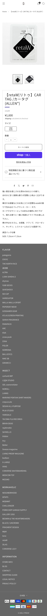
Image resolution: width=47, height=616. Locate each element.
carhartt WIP (7, 376)
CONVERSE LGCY (9, 548)
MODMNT (6, 501)
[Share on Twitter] (23, 185)
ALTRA (5, 272)
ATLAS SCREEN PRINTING (13, 315)
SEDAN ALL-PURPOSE (11, 406)
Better (5, 445)
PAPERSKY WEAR (9, 306)
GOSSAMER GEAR (9, 311)
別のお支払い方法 (23, 162)
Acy (3, 440)
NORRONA (6, 350)
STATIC (5, 259)
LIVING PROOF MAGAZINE (13, 453)
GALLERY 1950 (8, 514)
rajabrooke (7, 427)
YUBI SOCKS (7, 285)
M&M (4, 531)
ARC (4, 328)
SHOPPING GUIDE (9, 575)
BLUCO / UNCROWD (10, 523)
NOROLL (6, 389)
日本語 (22, 595)
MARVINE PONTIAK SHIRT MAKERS (16, 397)
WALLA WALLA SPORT (11, 302)
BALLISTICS (7, 354)
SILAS (4, 544)
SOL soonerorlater (10, 384)
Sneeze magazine (9, 449)
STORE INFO (7, 562)
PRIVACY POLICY (9, 583)
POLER (5, 345)
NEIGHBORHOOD (9, 492)
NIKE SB (5, 358)
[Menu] (3, 3)
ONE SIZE (11, 129)
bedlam (5, 458)
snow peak (7, 337)
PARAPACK (6, 324)
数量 (7, 135)
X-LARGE (6, 462)
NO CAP (5, 294)
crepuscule (7, 402)
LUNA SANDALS (9, 276)
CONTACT (6, 570)
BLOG (4, 566)
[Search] (43, 3)
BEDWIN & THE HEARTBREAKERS (16, 518)
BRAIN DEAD (7, 423)
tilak (4, 332)
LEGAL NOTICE (8, 579)
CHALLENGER (8, 505)
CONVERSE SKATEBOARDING (14, 470)
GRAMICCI (6, 362)
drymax (5, 281)
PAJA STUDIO (8, 410)
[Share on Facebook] (14, 185)
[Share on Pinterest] (28, 185)
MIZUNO (5, 479)
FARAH (5, 436)
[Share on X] (19, 185)
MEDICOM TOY (8, 475)
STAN (4, 341)
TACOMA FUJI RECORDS (12, 419)
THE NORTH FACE (9, 263)
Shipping (8, 118)
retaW (7, 110)
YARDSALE (6, 414)
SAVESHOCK (7, 289)
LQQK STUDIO (8, 380)
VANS (4, 466)
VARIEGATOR (7, 298)
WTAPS (5, 497)
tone (4, 536)
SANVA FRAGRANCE (10, 319)
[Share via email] (32, 185)
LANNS (5, 393)
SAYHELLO (6, 432)
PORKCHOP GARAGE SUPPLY (14, 510)
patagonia (6, 255)
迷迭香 (5, 268)
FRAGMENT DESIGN (10, 527)
